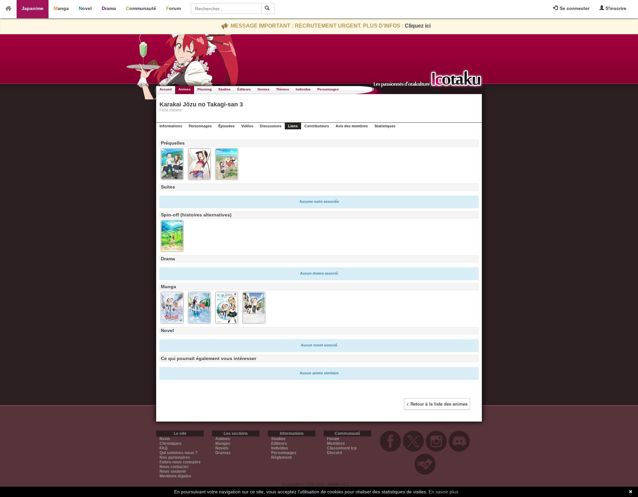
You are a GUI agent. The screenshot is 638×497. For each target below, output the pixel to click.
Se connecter (573, 8)
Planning (204, 89)
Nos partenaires (175, 457)
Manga (61, 8)
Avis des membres (352, 126)
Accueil (166, 89)
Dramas (223, 452)
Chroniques (170, 443)
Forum (173, 8)
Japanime (33, 8)
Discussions (270, 126)
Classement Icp (342, 448)
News (165, 438)
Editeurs (279, 443)
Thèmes (282, 89)
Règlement (281, 457)
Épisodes (226, 126)
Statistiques (384, 126)
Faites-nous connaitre (180, 462)
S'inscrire (615, 8)
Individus (303, 89)
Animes (184, 89)
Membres (336, 443)
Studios (224, 89)
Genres (263, 89)
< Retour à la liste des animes (437, 404)
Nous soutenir (173, 471)
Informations (171, 126)
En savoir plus (443, 491)
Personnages (328, 89)
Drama (109, 8)
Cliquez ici (418, 26)
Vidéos (247, 126)
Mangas (222, 443)
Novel (85, 8)
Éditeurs (244, 89)
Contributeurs (316, 126)
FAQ (163, 448)
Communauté (141, 8)
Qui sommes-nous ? (178, 452)
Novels (222, 448)
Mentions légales (175, 476)
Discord (334, 452)
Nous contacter (174, 466)
